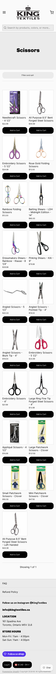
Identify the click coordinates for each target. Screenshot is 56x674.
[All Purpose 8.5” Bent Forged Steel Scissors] (41, 102)
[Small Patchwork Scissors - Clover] (14, 478)
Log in (7, 665)
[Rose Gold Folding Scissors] (41, 148)
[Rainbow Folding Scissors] (14, 194)
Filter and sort (28, 75)
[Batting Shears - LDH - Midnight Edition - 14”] (41, 194)
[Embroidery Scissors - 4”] (14, 383)
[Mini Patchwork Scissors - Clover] (41, 478)
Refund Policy (10, 591)
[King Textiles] (27, 12)
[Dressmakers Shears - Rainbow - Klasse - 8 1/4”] (14, 243)
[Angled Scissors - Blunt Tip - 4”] (14, 337)
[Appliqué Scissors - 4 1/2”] (14, 432)
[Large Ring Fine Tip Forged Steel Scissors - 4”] (41, 383)
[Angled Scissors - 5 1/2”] (14, 291)
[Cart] (51, 12)
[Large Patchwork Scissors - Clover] (41, 432)
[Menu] (5, 12)
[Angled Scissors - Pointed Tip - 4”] (41, 291)
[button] (14, 130)
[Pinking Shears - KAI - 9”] (41, 243)
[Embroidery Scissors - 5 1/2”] (14, 148)
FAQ (4, 583)
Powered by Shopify (10, 671)
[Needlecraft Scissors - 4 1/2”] (14, 102)
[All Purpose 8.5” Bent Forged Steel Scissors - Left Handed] (14, 523)
